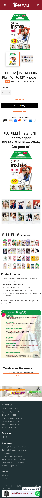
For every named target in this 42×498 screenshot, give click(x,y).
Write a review (21, 375)
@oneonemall (14, 412)
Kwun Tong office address (11, 424)
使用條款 (7, 488)
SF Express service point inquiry (13, 459)
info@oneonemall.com (14, 418)
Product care (6, 453)
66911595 (15, 409)
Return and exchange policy (12, 456)
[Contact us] (37, 493)
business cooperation (9, 466)
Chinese (5, 475)
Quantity (4, 87)
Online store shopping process (13, 462)
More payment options (19, 111)
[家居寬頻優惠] (21, 396)
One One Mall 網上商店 (14, 486)
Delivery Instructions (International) (14, 450)
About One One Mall (9, 427)
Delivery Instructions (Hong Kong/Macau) (16, 447)
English (4, 478)
